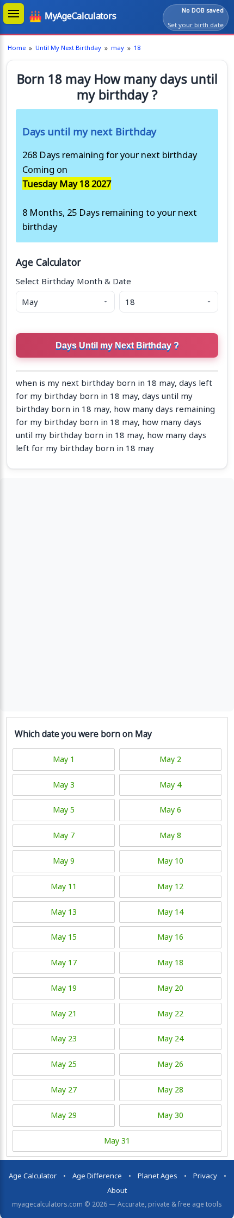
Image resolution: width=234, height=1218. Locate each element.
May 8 (170, 835)
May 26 (170, 1064)
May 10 (170, 860)
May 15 (64, 937)
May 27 (64, 1089)
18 (137, 47)
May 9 (64, 860)
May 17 (64, 962)
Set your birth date (196, 25)
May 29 (64, 1115)
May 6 (170, 809)
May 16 (170, 937)
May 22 (170, 1013)
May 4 (170, 784)
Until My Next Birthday (68, 47)
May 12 (170, 886)
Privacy (205, 1175)
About (117, 1190)
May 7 (64, 835)
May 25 (64, 1064)
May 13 (64, 912)
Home (17, 47)
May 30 (170, 1115)
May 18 (170, 962)
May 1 (64, 759)
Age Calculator (33, 1175)
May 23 (64, 1038)
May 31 (117, 1140)
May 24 (170, 1038)
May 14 (170, 912)
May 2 (170, 759)
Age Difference (97, 1175)
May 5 (64, 809)
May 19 (64, 988)
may (117, 47)
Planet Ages (157, 1175)
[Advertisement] (117, 594)
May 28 (170, 1089)
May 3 (64, 784)
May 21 (64, 1013)
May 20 (170, 988)
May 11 (64, 886)
